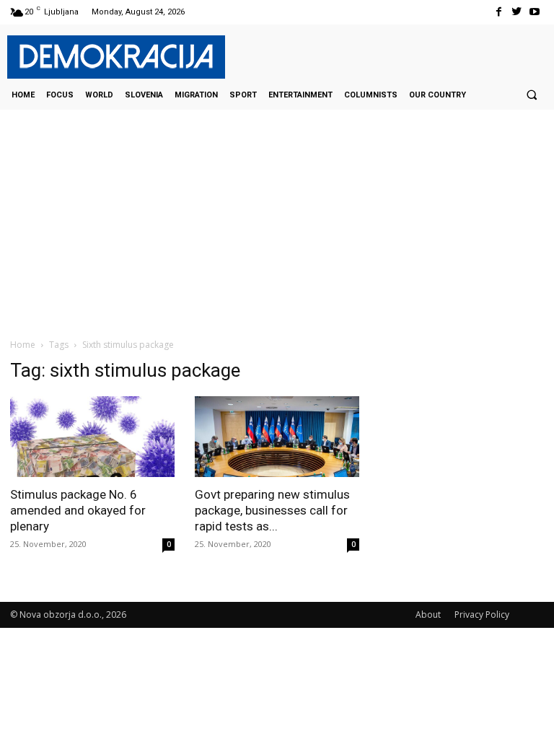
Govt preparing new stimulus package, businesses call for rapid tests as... (272, 510)
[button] (531, 94)
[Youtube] (535, 12)
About (428, 614)
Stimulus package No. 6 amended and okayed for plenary (78, 510)
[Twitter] (517, 12)
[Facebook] (498, 12)
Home (22, 344)
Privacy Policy (481, 614)
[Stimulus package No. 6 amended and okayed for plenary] (92, 437)
